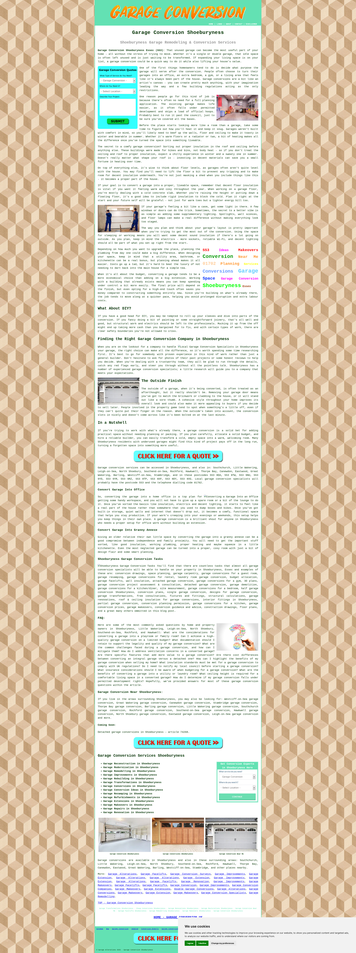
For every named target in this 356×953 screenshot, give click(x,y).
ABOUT (228, 24)
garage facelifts (110, 581)
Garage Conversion (183, 885)
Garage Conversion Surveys (190, 874)
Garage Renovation (195, 881)
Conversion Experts (150, 929)
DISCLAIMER (251, 24)
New (107, 929)
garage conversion (245, 714)
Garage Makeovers (127, 889)
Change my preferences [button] (222, 943)
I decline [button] (202, 943)
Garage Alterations (122, 874)
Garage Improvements (230, 874)
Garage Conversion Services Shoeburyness (141, 756)
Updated (134, 929)
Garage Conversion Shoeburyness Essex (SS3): (131, 50)
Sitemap (99, 929)
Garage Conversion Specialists (223, 892)
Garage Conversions (170, 929)
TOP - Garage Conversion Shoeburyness (125, 902)
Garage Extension (196, 877)
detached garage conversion (205, 584)
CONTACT (238, 24)
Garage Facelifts (153, 874)
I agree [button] (190, 943)
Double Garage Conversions (194, 889)
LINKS (219, 24)
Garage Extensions (157, 889)
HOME (211, 24)
